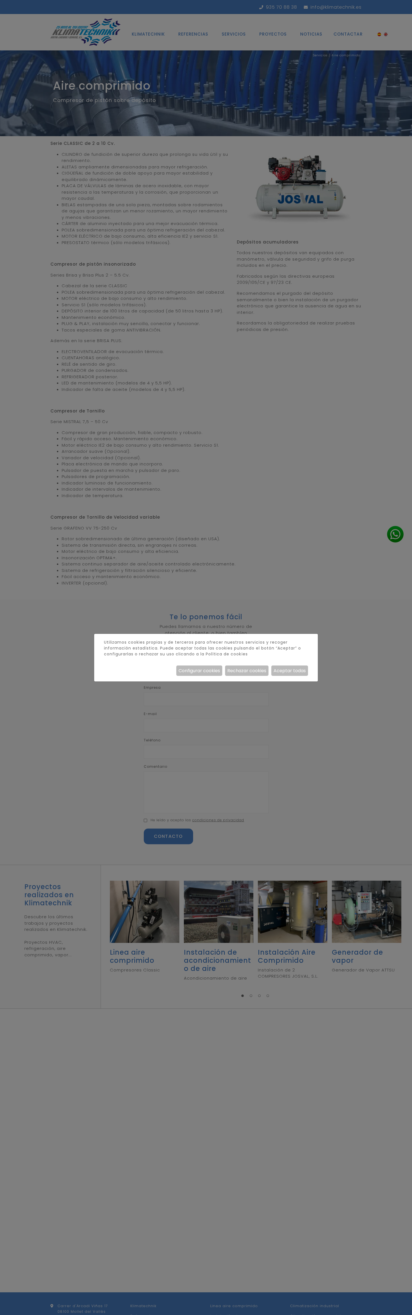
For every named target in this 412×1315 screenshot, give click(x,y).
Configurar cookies (199, 670)
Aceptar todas (290, 670)
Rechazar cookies (246, 670)
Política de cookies (226, 654)
